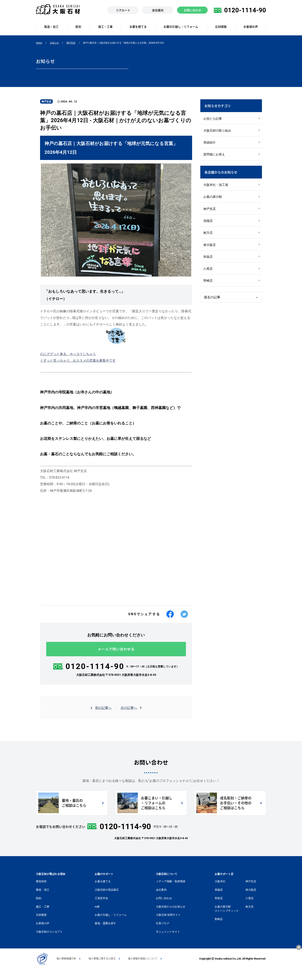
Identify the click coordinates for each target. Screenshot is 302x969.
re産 (97, 906)
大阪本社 (220, 881)
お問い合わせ (164, 898)
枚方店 (208, 233)
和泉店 (208, 257)
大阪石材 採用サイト (168, 914)
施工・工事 (42, 906)
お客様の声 (42, 923)
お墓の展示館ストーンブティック (227, 908)
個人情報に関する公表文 (102, 958)
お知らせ (54, 43)
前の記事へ (103, 708)
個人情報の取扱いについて (143, 958)
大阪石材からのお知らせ (170, 906)
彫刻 (38, 898)
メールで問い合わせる (116, 649)
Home (39, 43)
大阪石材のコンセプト (49, 931)
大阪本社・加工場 (215, 185)
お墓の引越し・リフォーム (111, 914)
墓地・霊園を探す (105, 923)
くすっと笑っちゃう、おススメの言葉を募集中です (78, 360)
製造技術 (41, 881)
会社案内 (161, 889)
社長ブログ (162, 923)
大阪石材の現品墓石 (107, 889)
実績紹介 (209, 142)
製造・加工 (42, 889)
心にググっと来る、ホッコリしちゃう (68, 354)
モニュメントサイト (168, 931)
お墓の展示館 (212, 197)
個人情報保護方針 (66, 958)
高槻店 (208, 221)
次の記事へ (129, 708)
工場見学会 (101, 898)
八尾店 (208, 269)
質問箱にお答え (214, 154)
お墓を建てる (103, 881)
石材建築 (41, 914)
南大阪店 (209, 245)
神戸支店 (70, 43)
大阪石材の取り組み (217, 130)
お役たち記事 (212, 118)
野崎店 (208, 280)
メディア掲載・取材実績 (170, 881)
